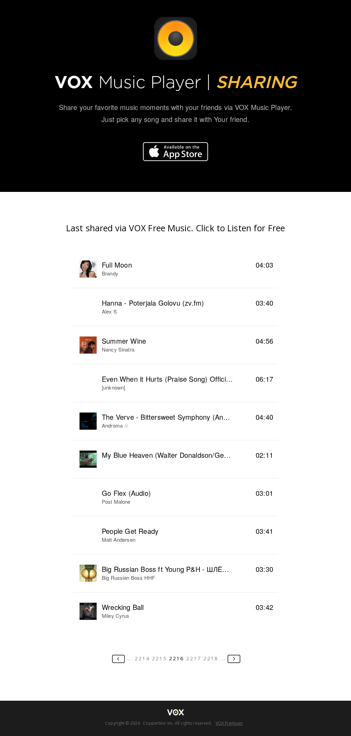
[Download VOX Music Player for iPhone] (175, 151)
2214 (142, 658)
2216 (176, 658)
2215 (159, 658)
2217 (193, 658)
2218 (210, 658)
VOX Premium (229, 723)
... (130, 658)
